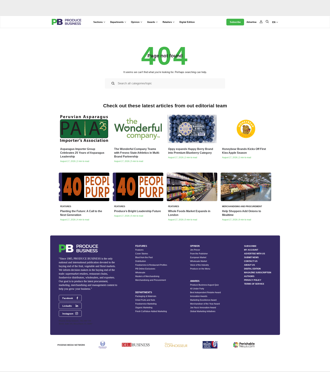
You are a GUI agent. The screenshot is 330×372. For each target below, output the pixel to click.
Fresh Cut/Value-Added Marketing (151, 311)
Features (139, 250)
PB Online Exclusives (145, 269)
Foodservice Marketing (146, 304)
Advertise (251, 22)
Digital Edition (187, 22)
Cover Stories (141, 253)
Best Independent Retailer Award (205, 292)
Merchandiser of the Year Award (205, 304)
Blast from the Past (144, 257)
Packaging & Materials (145, 296)
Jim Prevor (195, 250)
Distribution (140, 261)
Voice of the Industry (199, 265)
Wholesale (140, 272)
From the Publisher (199, 253)
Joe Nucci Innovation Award (203, 307)
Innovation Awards (198, 296)
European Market (198, 257)
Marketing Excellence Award (203, 300)
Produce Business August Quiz (204, 285)
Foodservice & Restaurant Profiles (151, 265)
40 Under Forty (197, 289)
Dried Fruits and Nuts (145, 300)
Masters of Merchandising (147, 276)
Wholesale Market (198, 261)
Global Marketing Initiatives (202, 311)
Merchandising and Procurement (150, 280)
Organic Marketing (143, 307)
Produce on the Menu (200, 269)
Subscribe (235, 22)
